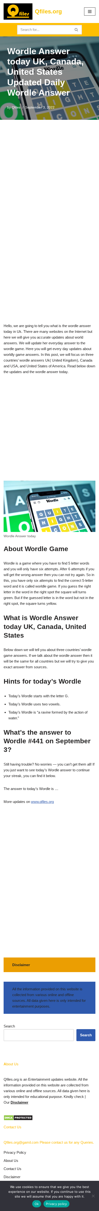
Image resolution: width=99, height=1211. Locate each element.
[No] (93, 1196)
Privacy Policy (15, 1152)
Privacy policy (56, 1204)
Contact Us (12, 1169)
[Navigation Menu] (89, 11)
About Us (11, 1161)
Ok (37, 1204)
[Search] (76, 30)
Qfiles (16, 107)
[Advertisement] (49, 171)
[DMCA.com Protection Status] (18, 1119)
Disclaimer (19, 1102)
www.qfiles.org (42, 802)
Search (9, 1026)
